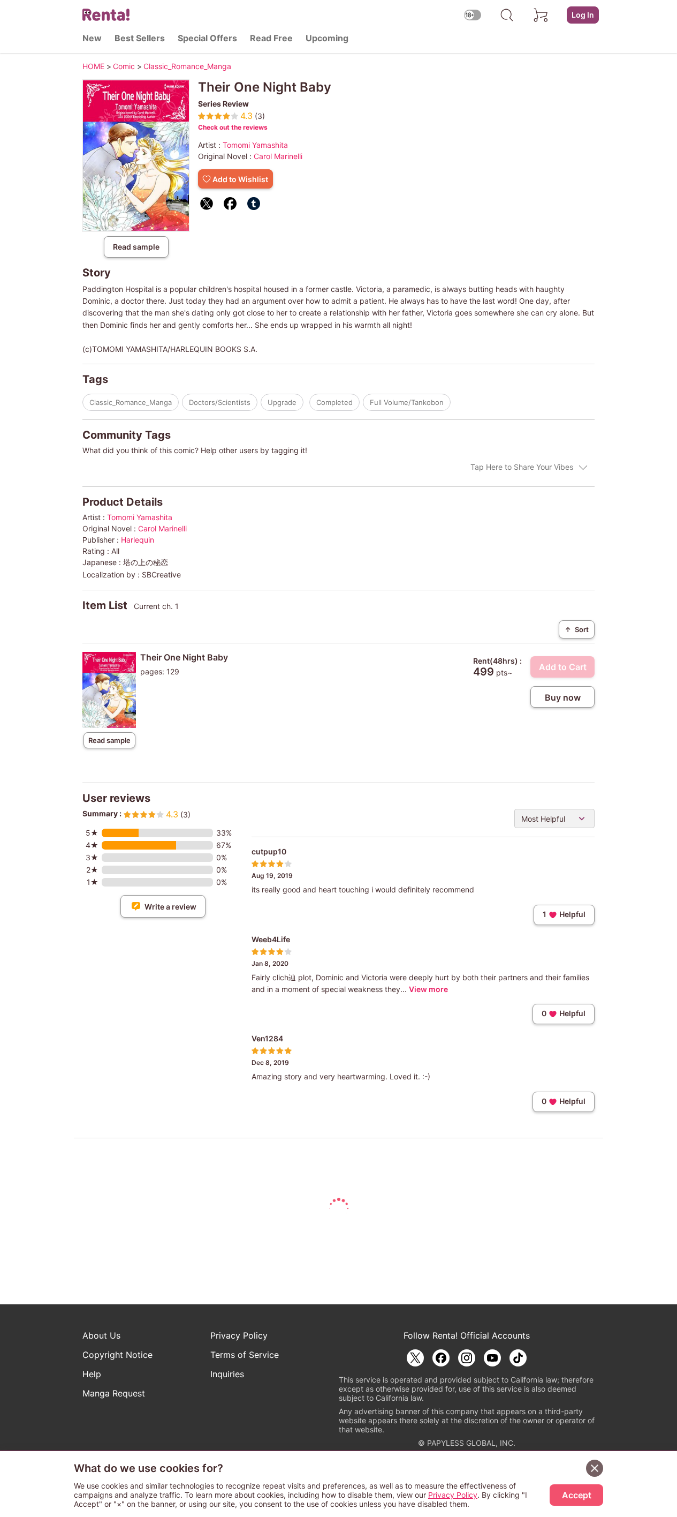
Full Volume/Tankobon (407, 402)
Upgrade (282, 402)
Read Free (271, 38)
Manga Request (113, 1393)
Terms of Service (244, 1354)
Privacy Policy (239, 1335)
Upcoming (327, 38)
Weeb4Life (271, 939)
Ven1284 (267, 1038)
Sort (577, 629)
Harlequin (137, 539)
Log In (583, 14)
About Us (101, 1335)
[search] (506, 15)
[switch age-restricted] (472, 15)
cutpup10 (269, 851)
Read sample (136, 246)
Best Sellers (140, 38)
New (92, 38)
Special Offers (207, 38)
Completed (334, 402)
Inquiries (227, 1374)
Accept (576, 1495)
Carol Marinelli (278, 156)
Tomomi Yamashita (255, 144)
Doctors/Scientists (219, 402)
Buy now (563, 697)
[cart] (541, 15)
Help (91, 1374)
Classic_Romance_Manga (130, 402)
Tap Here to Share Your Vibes (521, 466)
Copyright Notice (117, 1354)
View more (428, 989)
